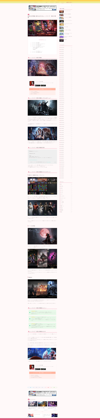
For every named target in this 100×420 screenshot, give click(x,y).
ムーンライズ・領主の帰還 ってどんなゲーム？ (38, 43)
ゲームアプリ (35, 2)
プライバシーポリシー (62, 2)
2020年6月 (66, 150)
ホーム (30, 2)
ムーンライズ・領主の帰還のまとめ (37, 52)
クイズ (66, 194)
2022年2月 (66, 118)
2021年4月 (66, 138)
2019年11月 (66, 164)
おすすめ (66, 186)
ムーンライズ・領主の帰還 (35, 42)
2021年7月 (66, 132)
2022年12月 (66, 98)
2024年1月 (66, 73)
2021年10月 (66, 126)
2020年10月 (66, 142)
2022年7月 (66, 108)
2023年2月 (66, 94)
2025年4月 (66, 57)
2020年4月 (66, 154)
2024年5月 (66, 65)
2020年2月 (66, 158)
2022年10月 (66, 102)
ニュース (41, 2)
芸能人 (46, 2)
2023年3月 (66, 92)
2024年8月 (66, 61)
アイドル (66, 190)
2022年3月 (66, 116)
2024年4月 (66, 67)
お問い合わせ (57, 2)
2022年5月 (66, 112)
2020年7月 (66, 148)
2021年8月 (66, 130)
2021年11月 (66, 124)
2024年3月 (66, 69)
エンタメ (66, 192)
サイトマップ (51, 2)
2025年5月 (66, 55)
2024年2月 (66, 71)
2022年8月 (66, 106)
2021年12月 (66, 122)
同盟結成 (34, 49)
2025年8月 (66, 49)
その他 (66, 188)
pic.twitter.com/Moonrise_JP (33, 159)
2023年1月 (66, 96)
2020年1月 (66, 160)
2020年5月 (66, 152)
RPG (28, 14)
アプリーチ (39, 83)
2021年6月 (66, 134)
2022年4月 (66, 114)
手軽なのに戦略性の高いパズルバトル (38, 47)
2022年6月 (66, 110)
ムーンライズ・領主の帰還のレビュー (37, 51)
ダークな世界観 (35, 48)
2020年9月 (66, 144)
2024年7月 (66, 63)
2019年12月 (66, 162)
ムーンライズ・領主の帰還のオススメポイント (38, 46)
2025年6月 (66, 53)
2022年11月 (66, 100)
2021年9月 (66, 128)
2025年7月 (66, 51)
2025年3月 (66, 59)
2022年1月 (66, 120)
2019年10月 (66, 166)
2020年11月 (66, 140)
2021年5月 (66, 136)
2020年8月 (66, 146)
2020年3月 (66, 156)
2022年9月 (66, 104)
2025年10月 (66, 47)
